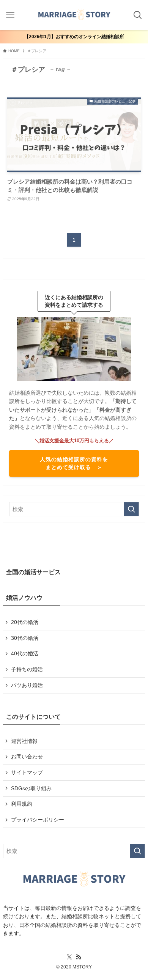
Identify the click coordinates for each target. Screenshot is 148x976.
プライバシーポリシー (37, 820)
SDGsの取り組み (31, 788)
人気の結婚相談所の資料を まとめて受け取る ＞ (74, 463)
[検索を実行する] (131, 509)
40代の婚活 (24, 653)
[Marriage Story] (74, 15)
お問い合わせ (27, 757)
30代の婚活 (24, 638)
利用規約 (21, 804)
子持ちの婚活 (27, 669)
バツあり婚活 (27, 685)
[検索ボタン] (137, 15)
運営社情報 (24, 741)
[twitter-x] (69, 957)
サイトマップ (27, 772)
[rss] (78, 957)
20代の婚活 (24, 622)
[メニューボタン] (10, 15)
